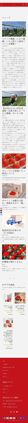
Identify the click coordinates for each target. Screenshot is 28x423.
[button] (1, 4)
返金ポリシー (6, 376)
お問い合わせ (6, 370)
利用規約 (5, 373)
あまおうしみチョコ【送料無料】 (8, 307)
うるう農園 (12, 420)
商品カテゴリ (6, 389)
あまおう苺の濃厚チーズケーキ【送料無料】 (20, 307)
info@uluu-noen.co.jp (12, 406)
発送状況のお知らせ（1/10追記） (11, 231)
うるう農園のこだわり (8, 386)
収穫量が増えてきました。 (12, 262)
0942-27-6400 (11, 403)
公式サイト (5, 392)
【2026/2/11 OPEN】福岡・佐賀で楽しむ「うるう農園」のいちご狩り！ (13, 112)
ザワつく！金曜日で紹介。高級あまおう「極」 (13, 201)
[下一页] (17, 278)
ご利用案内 (5, 364)
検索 (4, 361)
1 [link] (10, 278)
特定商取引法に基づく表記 (9, 367)
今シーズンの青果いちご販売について (13, 172)
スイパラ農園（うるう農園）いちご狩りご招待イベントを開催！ (13, 41)
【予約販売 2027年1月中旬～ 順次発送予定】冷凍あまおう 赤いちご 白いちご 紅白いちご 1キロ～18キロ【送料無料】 (8, 336)
